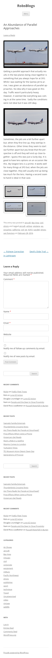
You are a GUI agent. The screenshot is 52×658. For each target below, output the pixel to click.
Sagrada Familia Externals (14, 423)
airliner (29, 226)
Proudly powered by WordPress (16, 652)
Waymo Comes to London (14, 444)
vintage (6, 603)
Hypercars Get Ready (12, 437)
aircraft (28, 222)
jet (26, 229)
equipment (8, 568)
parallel (37, 229)
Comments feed (10, 631)
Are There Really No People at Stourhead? (21, 430)
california (16, 229)
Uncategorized (9, 596)
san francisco (9, 233)
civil (41, 222)
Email (7, 323)
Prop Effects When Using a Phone (17, 433)
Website (7, 334)
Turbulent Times (10, 447)
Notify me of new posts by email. (19, 356)
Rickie (5, 391)
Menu (26, 14)
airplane (36, 226)
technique (7, 589)
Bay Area (35, 222)
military (6, 572)
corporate (7, 564)
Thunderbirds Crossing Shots (15, 426)
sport (5, 586)
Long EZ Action (16, 395)
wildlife (6, 607)
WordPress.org (9, 635)
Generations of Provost (13, 454)
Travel (6, 593)
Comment (9, 279)
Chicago (6, 557)
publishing (7, 582)
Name (7, 311)
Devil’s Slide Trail (39, 251)
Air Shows (7, 547)
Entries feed (8, 628)
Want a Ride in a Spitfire (13, 440)
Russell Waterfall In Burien (37, 405)
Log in (6, 624)
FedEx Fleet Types (19, 391)
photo (6, 226)
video (5, 600)
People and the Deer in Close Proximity (27, 402)
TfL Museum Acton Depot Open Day (18, 451)
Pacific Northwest (11, 575)
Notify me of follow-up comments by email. (24, 348)
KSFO (30, 229)
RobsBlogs (26, 6)
